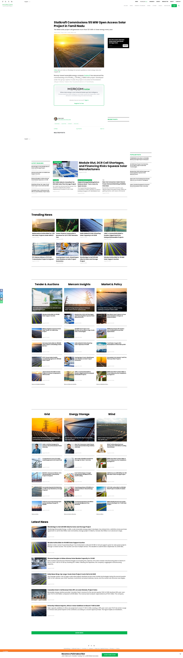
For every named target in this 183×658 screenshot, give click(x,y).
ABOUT (172, 1)
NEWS (136, 1)
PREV (56, 129)
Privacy (112, 648)
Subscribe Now (110, 655)
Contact (84, 648)
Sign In (86, 100)
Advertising (67, 648)
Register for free (79, 103)
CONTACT (178, 1)
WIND (148, 5)
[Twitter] (8, 1)
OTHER (154, 5)
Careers (91, 648)
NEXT (101, 129)
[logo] (7, 5)
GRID (131, 5)
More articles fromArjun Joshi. (64, 119)
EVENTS (158, 1)
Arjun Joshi (64, 32)
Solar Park (64, 123)
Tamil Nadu (76, 123)
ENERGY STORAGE (140, 5)
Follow (55, 70)
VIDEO (160, 5)
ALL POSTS (79, 129)
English (26, 1)
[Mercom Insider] (143, 1)
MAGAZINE (167, 5)
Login (174, 5)
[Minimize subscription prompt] (180, 654)
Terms (117, 648)
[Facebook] (2, 1)
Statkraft (70, 123)
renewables (57, 123)
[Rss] (5, 1)
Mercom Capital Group (101, 648)
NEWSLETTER (165, 1)
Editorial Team (76, 648)
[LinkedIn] (11, 1)
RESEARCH (152, 1)
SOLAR (126, 5)
